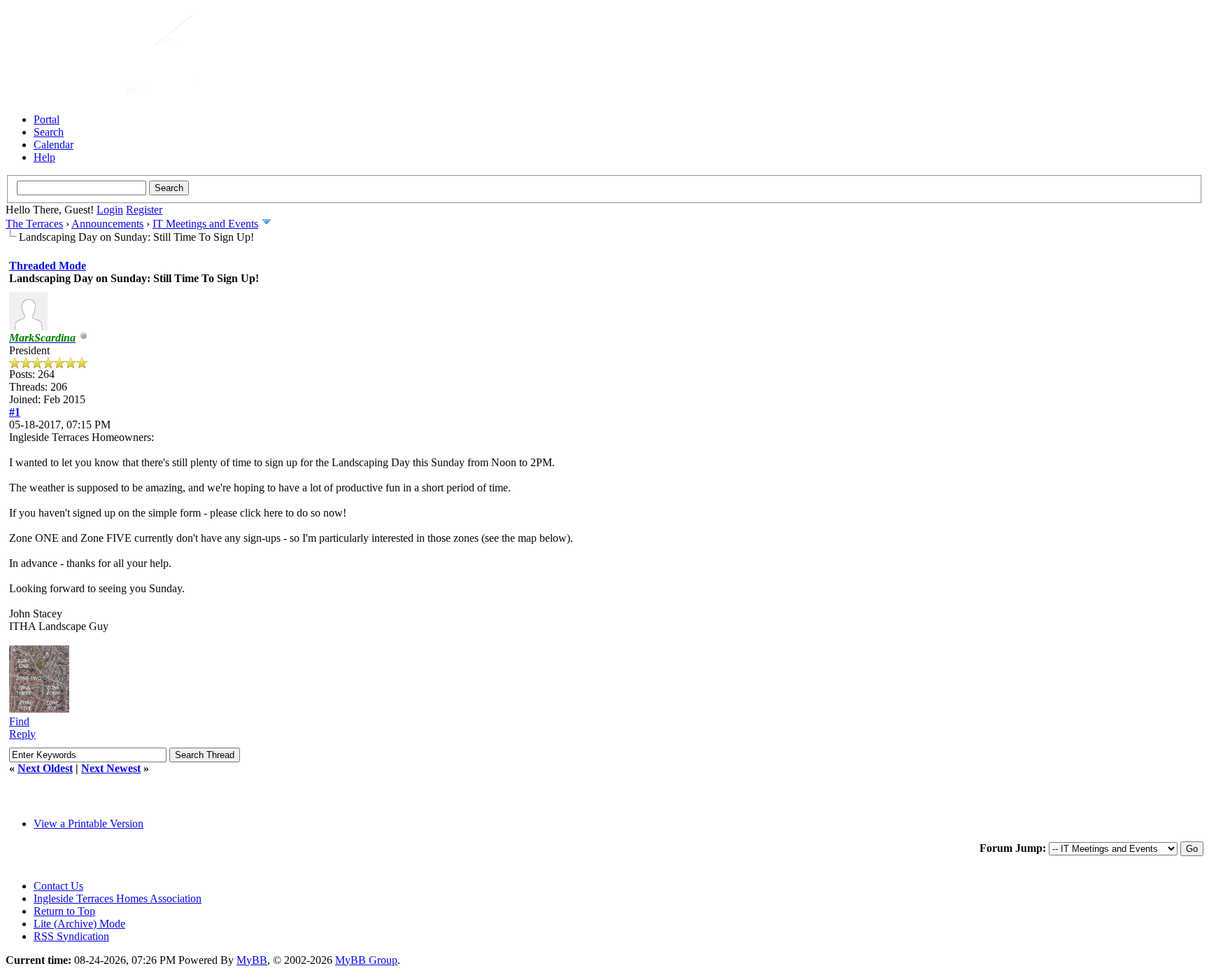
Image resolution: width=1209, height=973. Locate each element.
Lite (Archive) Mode (79, 924)
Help (44, 157)
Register (144, 210)
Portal (46, 119)
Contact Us (58, 886)
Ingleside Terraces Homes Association (118, 898)
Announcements (107, 224)
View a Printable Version (88, 824)
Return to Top (64, 911)
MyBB (251, 960)
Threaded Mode (47, 266)
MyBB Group (366, 960)
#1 (14, 412)
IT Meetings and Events (205, 224)
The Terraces (34, 224)
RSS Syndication (71, 936)
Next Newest (111, 768)
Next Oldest (45, 768)
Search (49, 132)
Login (110, 210)
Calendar (53, 144)
